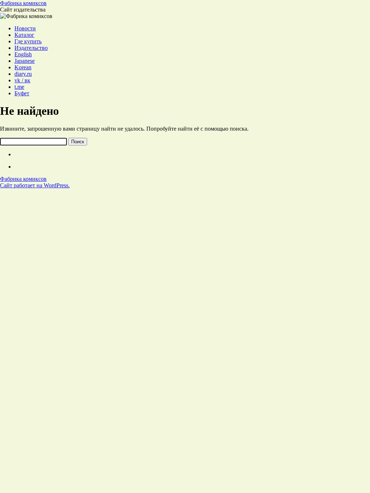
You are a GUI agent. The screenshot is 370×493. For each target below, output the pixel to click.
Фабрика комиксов (23, 3)
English (23, 54)
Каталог (24, 35)
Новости (25, 28)
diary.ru (23, 74)
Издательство (31, 48)
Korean (22, 67)
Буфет (21, 93)
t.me (19, 87)
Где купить (28, 41)
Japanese (24, 61)
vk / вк (22, 80)
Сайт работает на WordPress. (35, 185)
